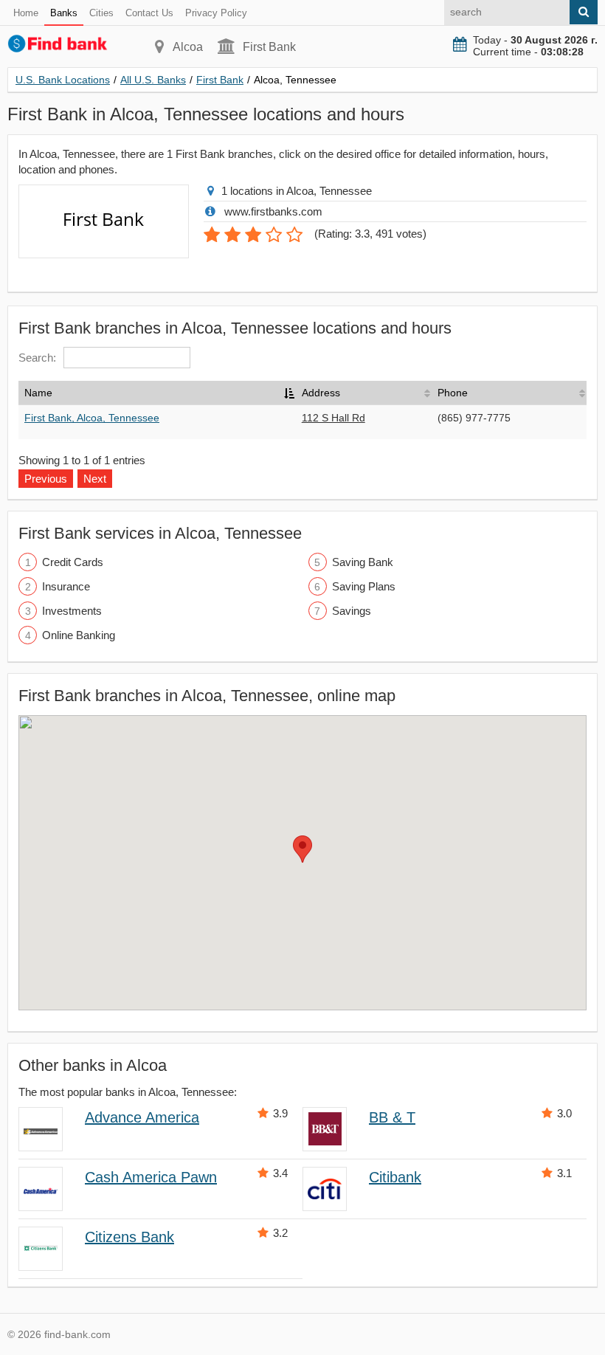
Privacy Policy (216, 12)
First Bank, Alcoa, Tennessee (91, 418)
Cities (101, 12)
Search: (37, 357)
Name (38, 393)
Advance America (142, 1117)
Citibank (395, 1177)
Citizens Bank (129, 1237)
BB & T (392, 1117)
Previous (45, 478)
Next (94, 478)
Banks (63, 12)
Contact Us (149, 12)
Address (321, 393)
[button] (302, 849)
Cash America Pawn (151, 1177)
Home (25, 12)
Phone (453, 393)
